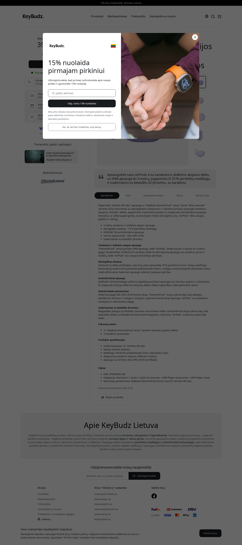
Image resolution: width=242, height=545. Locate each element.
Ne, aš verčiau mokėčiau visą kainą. (81, 127)
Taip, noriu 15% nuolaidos (82, 103)
